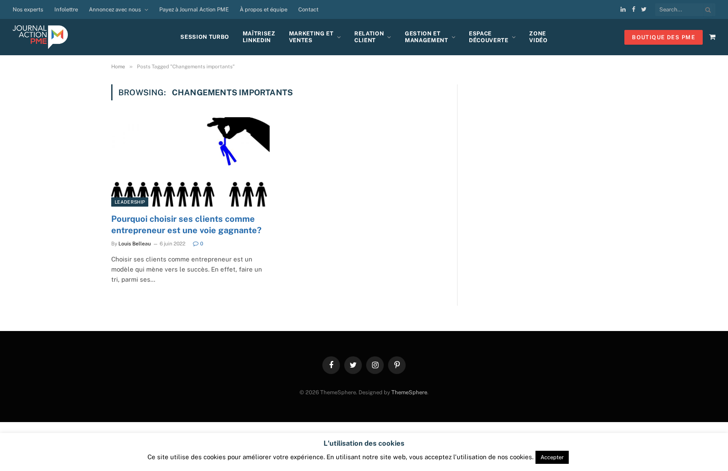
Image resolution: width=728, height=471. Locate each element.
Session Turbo (204, 37)
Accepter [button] (552, 457)
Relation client (369, 36)
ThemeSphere (409, 392)
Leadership (130, 202)
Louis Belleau (134, 244)
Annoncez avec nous (115, 9)
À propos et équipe (263, 9)
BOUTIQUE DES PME (663, 37)
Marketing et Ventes (311, 36)
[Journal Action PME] (43, 37)
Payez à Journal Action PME (194, 9)
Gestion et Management (426, 36)
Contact (308, 9)
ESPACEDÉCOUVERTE (489, 36)
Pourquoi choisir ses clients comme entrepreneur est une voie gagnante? (186, 224)
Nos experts (28, 9)
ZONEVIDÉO (538, 36)
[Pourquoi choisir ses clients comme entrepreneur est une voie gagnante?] (190, 162)
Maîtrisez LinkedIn (259, 36)
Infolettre (66, 9)
